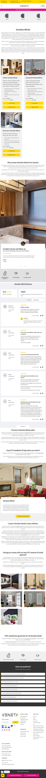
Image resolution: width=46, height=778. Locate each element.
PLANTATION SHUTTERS (24, 719)
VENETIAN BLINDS (23, 721)
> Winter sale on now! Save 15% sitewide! (23, 9)
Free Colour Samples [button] (32, 775)
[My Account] (44, 6)
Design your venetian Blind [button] (23, 516)
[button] (8, 100)
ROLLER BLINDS (23, 717)
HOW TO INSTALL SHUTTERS (6, 755)
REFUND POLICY (35, 734)
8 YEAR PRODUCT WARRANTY (38, 729)
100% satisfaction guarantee (26, 1)
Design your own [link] (12, 107)
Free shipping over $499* (14, 1)
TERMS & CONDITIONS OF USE (38, 737)
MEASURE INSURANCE (5, 749)
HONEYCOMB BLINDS (23, 716)
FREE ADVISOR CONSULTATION (38, 725)
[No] (42, 315)
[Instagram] (6, 730)
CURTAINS (22, 724)
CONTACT (34, 719)
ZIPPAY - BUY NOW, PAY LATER (38, 732)
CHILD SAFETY (35, 721)
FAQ (33, 724)
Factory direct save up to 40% (15, 2)
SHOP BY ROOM (23, 734)
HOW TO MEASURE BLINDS (6, 745)
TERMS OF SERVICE (36, 735)
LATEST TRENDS (23, 733)
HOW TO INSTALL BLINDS (6, 753)
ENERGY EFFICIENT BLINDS (24, 731)
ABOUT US (35, 716)
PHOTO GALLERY (23, 736)
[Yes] (40, 315)
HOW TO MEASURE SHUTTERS (7, 747)
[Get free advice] (42, 1)
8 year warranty (4, 2)
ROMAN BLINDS (23, 722)
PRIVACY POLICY (35, 738)
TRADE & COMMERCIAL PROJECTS (38, 727)
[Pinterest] (4, 730)
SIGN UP (15, 722)
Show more (22, 426)
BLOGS (34, 717)
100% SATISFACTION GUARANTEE (38, 730)
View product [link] (12, 103)
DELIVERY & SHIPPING (36, 722)
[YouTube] (9, 730)
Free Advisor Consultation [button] (15, 775)
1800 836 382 (4, 1)
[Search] (41, 6)
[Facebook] (2, 730)
